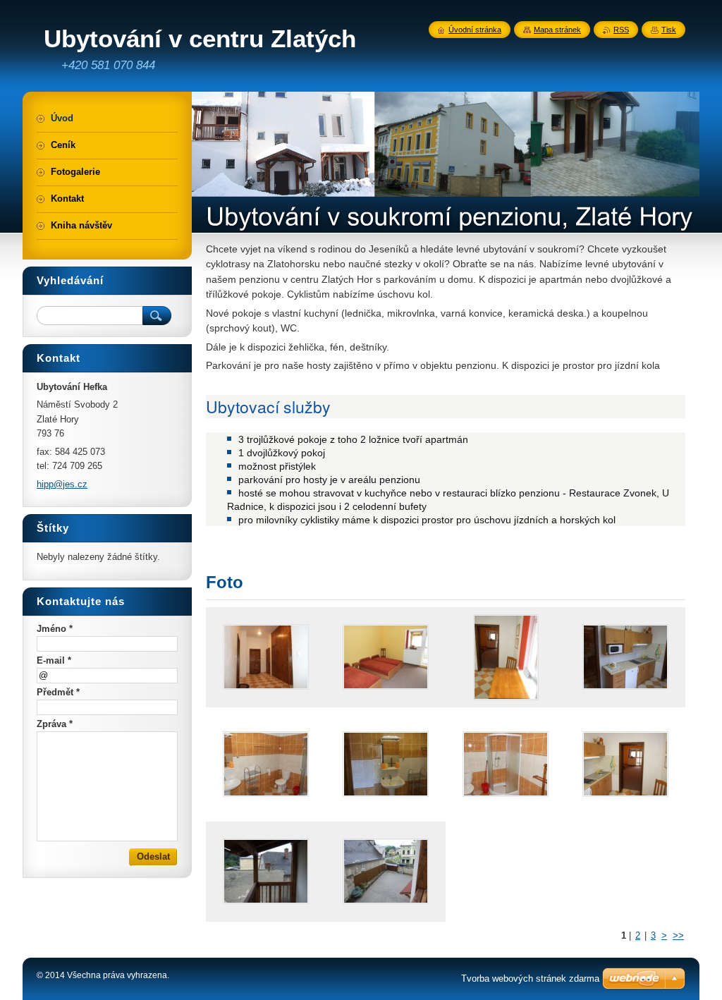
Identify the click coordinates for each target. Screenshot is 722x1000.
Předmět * (58, 692)
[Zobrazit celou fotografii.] (266, 657)
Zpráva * (55, 724)
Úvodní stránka (474, 29)
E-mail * (54, 660)
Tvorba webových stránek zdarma (530, 978)
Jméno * (55, 628)
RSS (621, 29)
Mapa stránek (557, 29)
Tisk (668, 29)
